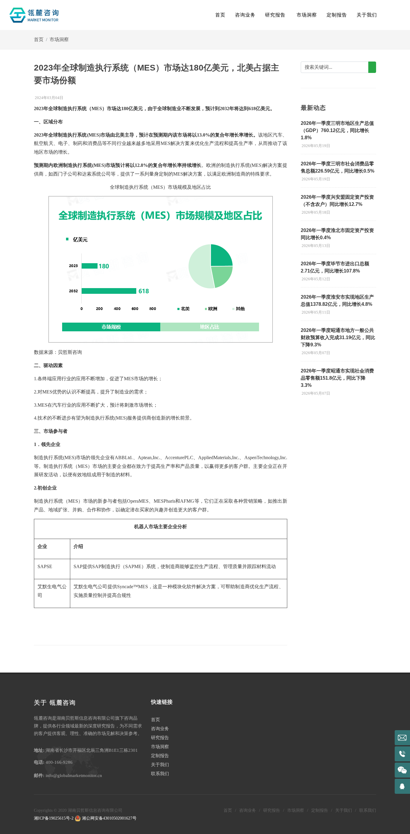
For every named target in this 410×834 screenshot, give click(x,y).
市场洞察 (59, 39)
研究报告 (160, 737)
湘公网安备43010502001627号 (109, 818)
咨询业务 (160, 728)
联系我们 (160, 773)
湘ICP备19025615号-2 (54, 818)
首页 (220, 14)
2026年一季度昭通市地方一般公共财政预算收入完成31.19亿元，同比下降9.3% (338, 337)
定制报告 (160, 755)
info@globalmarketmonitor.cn (74, 775)
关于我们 (160, 764)
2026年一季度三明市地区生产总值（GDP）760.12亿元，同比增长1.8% (337, 130)
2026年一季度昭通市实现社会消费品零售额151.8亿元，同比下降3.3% (337, 378)
